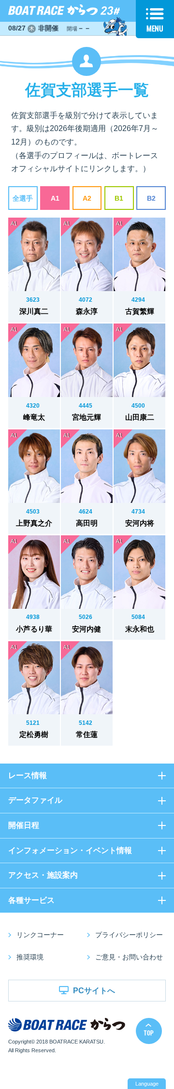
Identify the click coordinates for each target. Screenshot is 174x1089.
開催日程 (23, 825)
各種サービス (31, 900)
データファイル (35, 800)
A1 (55, 198)
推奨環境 (30, 957)
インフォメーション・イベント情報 (70, 850)
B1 (119, 198)
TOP (149, 1032)
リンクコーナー (40, 935)
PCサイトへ (94, 990)
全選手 (23, 198)
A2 (87, 198)
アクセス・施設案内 (43, 875)
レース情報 (27, 775)
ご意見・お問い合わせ (129, 957)
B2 (151, 198)
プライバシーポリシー (129, 935)
